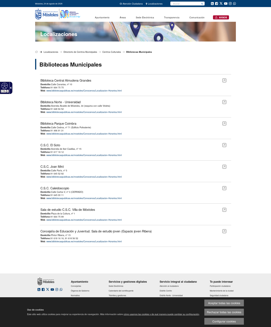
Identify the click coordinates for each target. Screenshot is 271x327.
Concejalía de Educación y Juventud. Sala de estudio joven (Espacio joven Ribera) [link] (96, 231)
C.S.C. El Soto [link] (50, 145)
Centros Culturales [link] (111, 51)
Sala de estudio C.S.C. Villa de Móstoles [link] (67, 209)
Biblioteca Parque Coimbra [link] (58, 123)
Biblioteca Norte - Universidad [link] (60, 102)
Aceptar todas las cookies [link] (224, 303)
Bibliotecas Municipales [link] (139, 51)
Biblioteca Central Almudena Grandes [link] (65, 80)
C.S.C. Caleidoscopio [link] (54, 188)
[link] (4, 85)
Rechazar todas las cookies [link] (224, 312)
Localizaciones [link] (51, 51)
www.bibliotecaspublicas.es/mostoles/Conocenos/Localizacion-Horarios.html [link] (84, 90)
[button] (202, 3)
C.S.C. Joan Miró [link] (52, 166)
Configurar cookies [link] (224, 321)
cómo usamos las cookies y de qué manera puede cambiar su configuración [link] (161, 314)
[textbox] (185, 3)
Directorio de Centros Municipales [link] (80, 51)
